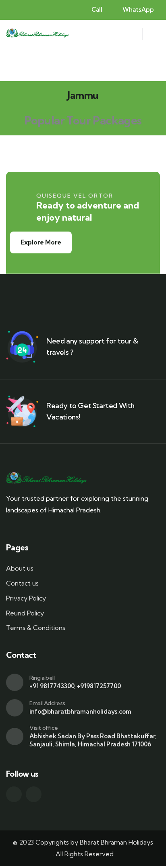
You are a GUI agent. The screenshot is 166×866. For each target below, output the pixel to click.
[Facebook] (14, 794)
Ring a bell (42, 677)
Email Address (47, 703)
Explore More (41, 242)
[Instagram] (34, 794)
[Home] (37, 34)
